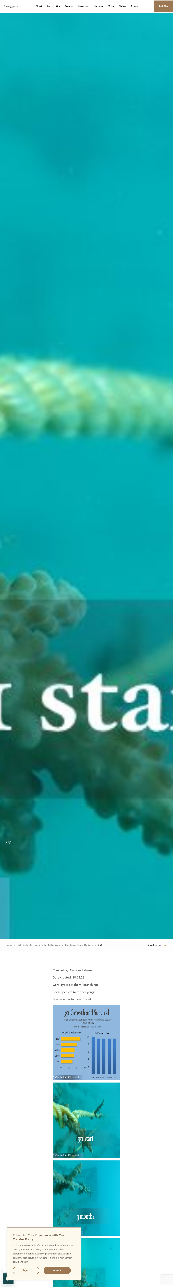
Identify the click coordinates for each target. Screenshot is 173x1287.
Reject (26, 1270)
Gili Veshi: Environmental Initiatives (38, 945)
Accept (57, 1270)
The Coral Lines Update (79, 945)
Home (8, 945)
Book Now (163, 6)
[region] (44, 1253)
